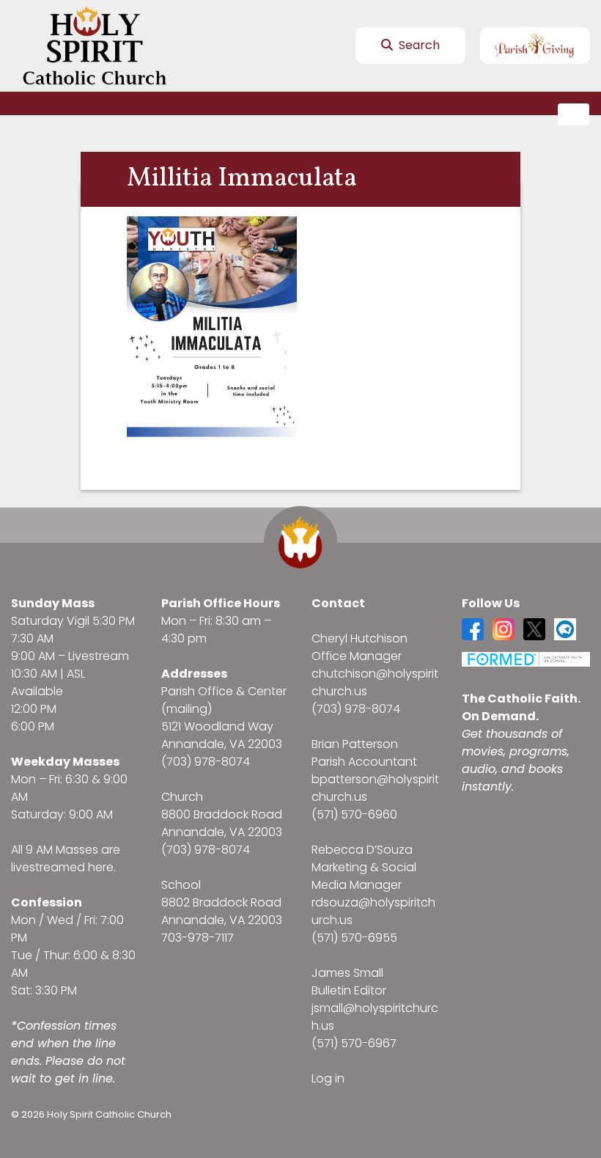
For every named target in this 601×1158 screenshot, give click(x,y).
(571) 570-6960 (354, 814)
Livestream (98, 656)
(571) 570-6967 (354, 1043)
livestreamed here (62, 867)
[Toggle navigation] (574, 114)
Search (418, 45)
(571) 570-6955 (354, 937)
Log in (327, 1078)
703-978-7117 (197, 937)
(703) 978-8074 (205, 761)
